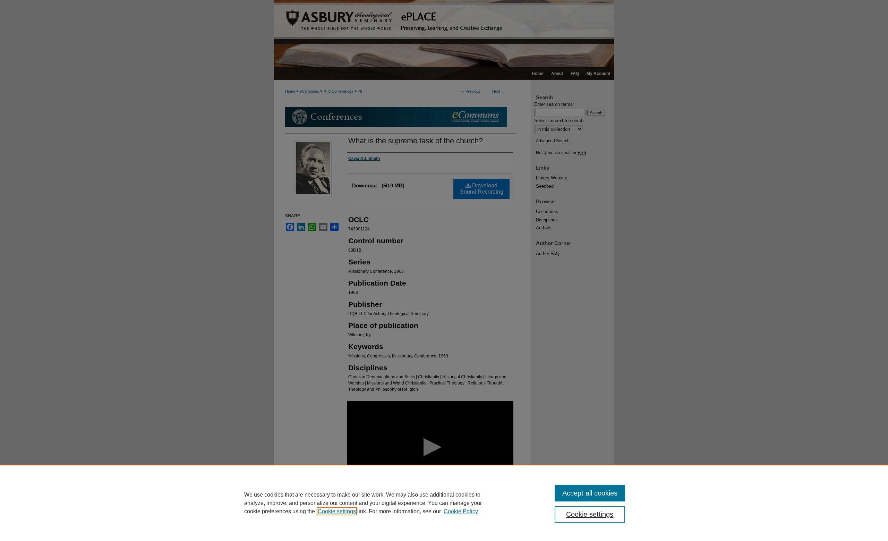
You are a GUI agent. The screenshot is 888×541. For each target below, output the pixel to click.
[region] (444, 503)
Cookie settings (337, 511)
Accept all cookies (589, 493)
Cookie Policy (461, 511)
